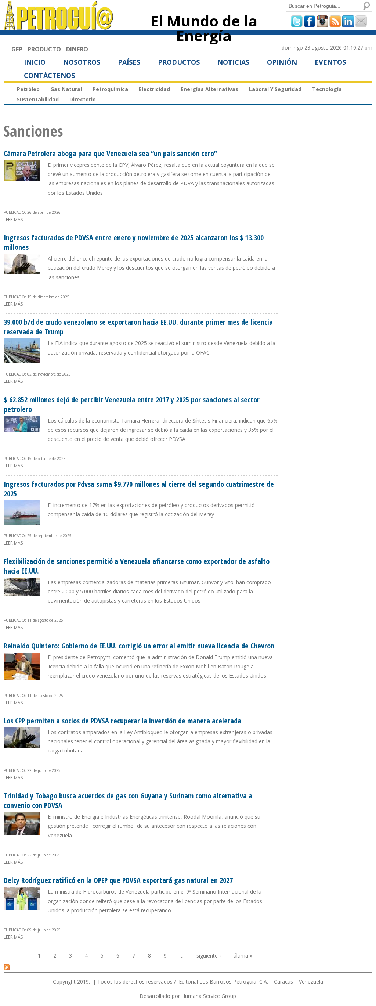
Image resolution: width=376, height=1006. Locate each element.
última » (243, 955)
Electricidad (154, 89)
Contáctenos (49, 75)
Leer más (13, 219)
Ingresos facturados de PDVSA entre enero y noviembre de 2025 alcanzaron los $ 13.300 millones (134, 242)
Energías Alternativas (209, 89)
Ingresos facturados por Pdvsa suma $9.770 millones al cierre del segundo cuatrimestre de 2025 (139, 489)
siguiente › (208, 955)
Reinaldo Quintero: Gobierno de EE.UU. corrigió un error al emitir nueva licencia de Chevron (139, 646)
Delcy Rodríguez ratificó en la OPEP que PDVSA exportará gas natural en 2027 (118, 880)
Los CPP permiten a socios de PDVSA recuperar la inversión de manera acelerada (122, 721)
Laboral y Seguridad (275, 89)
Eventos (330, 62)
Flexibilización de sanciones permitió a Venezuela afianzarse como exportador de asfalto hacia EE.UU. (137, 566)
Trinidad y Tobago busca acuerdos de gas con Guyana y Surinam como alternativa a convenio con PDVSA (128, 800)
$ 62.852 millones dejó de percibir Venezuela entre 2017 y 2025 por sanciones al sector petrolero (132, 404)
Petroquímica (110, 89)
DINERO (77, 49)
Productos (179, 62)
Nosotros (81, 62)
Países (129, 62)
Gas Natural (66, 89)
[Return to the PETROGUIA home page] (59, 26)
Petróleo (28, 89)
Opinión (282, 62)
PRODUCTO (44, 49)
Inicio (35, 62)
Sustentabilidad (38, 99)
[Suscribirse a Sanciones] (7, 967)
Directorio (82, 99)
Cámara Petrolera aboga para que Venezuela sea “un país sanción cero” (110, 153)
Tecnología (327, 89)
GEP (16, 49)
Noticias (233, 62)
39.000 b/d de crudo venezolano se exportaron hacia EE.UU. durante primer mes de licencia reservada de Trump (138, 327)
